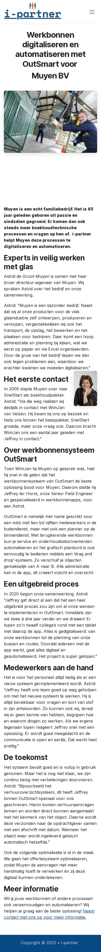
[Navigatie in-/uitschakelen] (92, 11)
